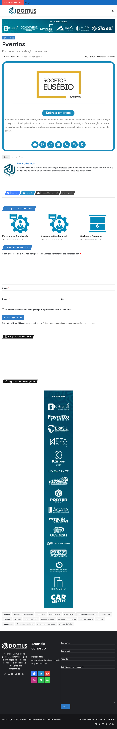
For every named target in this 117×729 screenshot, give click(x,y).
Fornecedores (8, 38)
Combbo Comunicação (105, 719)
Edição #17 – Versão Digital (37, 2)
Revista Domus (54, 719)
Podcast (100, 619)
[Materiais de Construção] (19, 223)
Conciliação (69, 614)
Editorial (7, 619)
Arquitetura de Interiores (23, 614)
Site (62, 299)
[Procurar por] (113, 12)
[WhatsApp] (23, 674)
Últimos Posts (18, 157)
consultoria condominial (87, 614)
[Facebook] (35, 144)
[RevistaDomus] (9, 175)
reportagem (8, 624)
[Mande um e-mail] (18, 57)
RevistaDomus (10, 57)
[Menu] (3, 12)
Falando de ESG (31, 619)
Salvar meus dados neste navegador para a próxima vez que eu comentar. (38, 309)
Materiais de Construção (15, 236)
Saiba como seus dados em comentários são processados (68, 323)
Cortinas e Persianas (91, 236)
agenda (7, 614)
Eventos (17, 619)
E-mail (6, 299)
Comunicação (54, 614)
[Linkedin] (9, 674)
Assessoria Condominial (54, 236)
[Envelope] (58, 144)
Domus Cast (106, 614)
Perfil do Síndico (86, 619)
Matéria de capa (47, 619)
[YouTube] (13, 674)
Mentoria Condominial (67, 619)
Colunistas (41, 614)
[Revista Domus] (22, 11)
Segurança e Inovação (46, 624)
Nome (5, 288)
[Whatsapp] (50, 144)
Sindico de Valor (65, 624)
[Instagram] (42, 144)
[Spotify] (20, 674)
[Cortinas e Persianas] (97, 223)
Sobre (6, 157)
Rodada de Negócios (25, 624)
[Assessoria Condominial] (58, 223)
